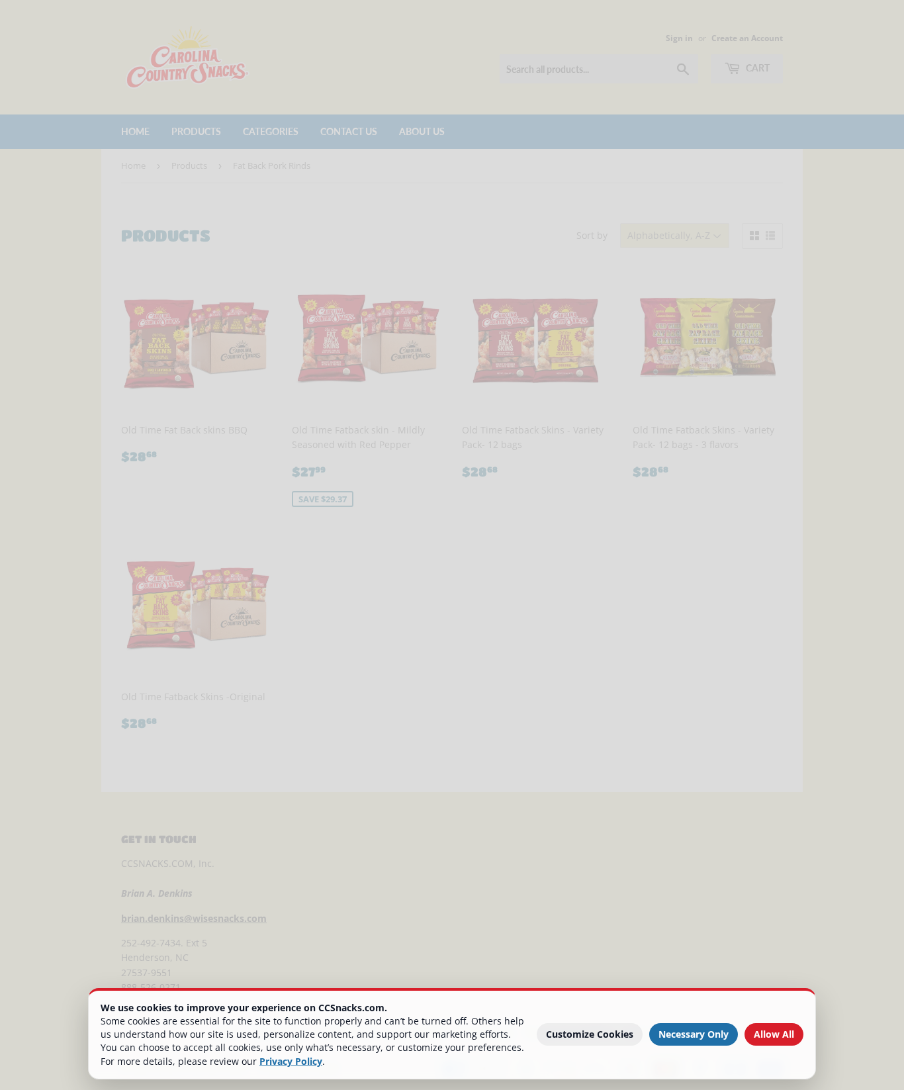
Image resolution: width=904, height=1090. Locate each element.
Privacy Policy (290, 1061)
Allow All (774, 1034)
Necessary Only (693, 1034)
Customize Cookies (589, 1034)
